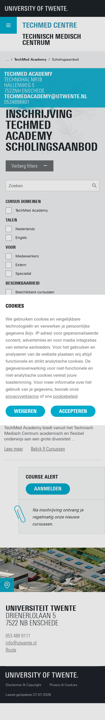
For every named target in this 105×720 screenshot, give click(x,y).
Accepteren (73, 411)
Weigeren (25, 411)
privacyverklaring (22, 396)
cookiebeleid (65, 396)
